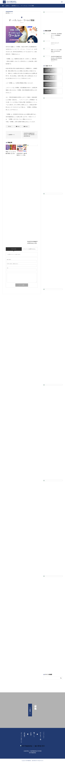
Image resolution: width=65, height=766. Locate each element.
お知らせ (31, 733)
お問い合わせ (24, 734)
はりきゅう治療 (40, 734)
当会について (34, 734)
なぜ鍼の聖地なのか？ (30, 710)
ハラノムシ (43, 734)
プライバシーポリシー (21, 736)
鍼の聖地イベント (9, 13)
